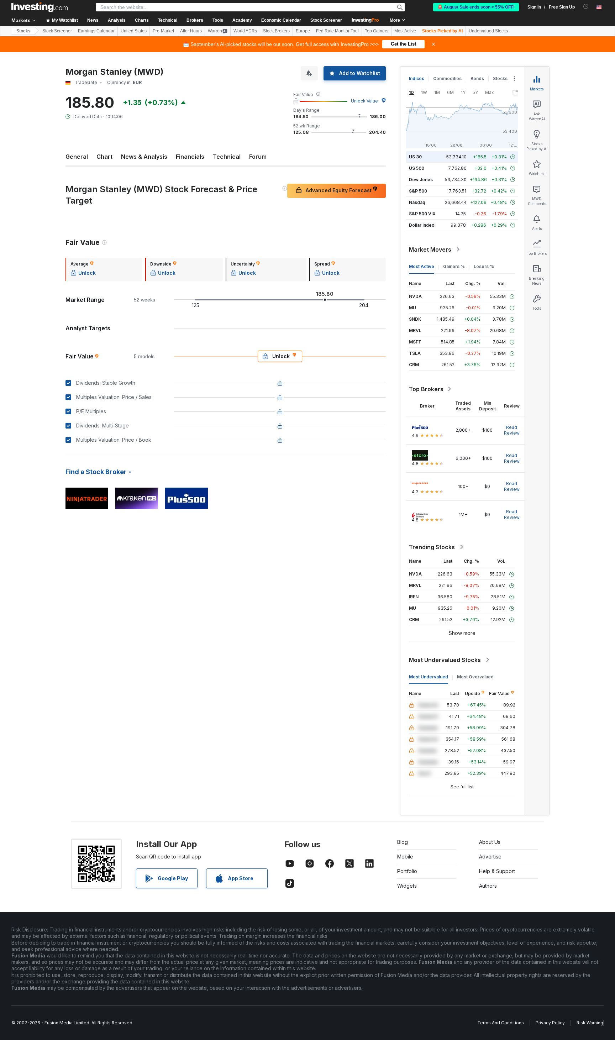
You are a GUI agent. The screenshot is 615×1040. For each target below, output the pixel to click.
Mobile (405, 856)
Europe (303, 30)
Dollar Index (421, 225)
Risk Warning (590, 1022)
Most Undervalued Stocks (445, 659)
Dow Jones (421, 179)
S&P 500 (418, 191)
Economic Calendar (281, 20)
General (76, 156)
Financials (190, 156)
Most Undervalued (428, 676)
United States (134, 30)
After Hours (191, 30)
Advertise (490, 856)
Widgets (407, 886)
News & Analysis (144, 156)
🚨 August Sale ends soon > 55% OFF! (476, 7)
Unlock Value (364, 101)
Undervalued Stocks (488, 30)
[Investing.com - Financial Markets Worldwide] (39, 7)
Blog (402, 842)
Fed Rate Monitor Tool (337, 30)
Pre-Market (163, 30)
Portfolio (407, 871)
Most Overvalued (475, 676)
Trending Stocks (432, 547)
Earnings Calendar (96, 30)
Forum (258, 156)
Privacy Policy (550, 1022)
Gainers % (454, 266)
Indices (416, 78)
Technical (227, 156)
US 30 (415, 156)
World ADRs (245, 30)
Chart (104, 156)
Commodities (447, 78)
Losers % (484, 266)
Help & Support (497, 871)
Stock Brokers (276, 30)
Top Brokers (426, 389)
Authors (488, 886)
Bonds (477, 78)
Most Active (405, 30)
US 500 (416, 168)
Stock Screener (326, 20)
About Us (489, 842)
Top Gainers (376, 30)
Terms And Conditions (500, 1022)
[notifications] (586, 6)
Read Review (512, 430)
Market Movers (430, 249)
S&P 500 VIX (422, 213)
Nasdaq (417, 202)
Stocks (23, 30)
